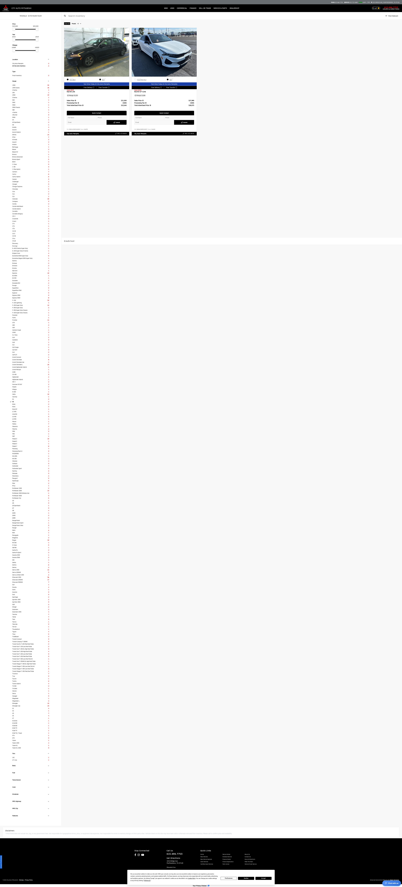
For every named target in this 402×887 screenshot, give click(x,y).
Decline (246, 878)
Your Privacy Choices (200, 886)
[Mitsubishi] (6, 8)
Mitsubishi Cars (171, 867)
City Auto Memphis (73, 133)
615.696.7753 (337, 2)
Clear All (67, 23)
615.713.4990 (351, 2)
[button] (127, 51)
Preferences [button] (147, 880)
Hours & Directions (391, 9)
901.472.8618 (121, 133)
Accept (263, 878)
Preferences (229, 878)
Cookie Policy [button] (191, 878)
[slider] (13, 29)
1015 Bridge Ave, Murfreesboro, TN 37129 (385, 2)
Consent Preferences (1, 862)
